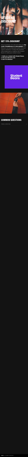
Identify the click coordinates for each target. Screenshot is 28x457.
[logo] (5, 5)
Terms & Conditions (5, 124)
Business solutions (22, 2)
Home (2, 455)
